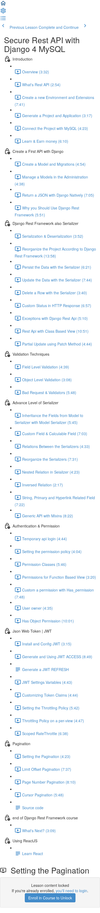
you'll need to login (71, 890)
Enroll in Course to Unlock (50, 897)
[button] (3, 4)
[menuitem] (3, 12)
